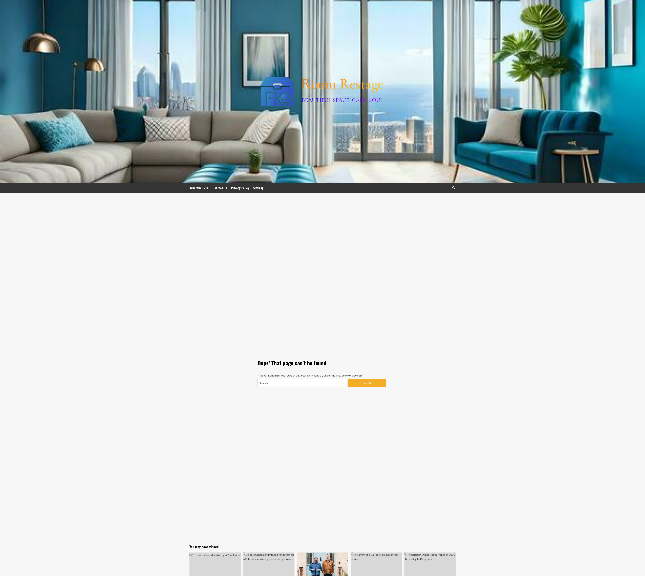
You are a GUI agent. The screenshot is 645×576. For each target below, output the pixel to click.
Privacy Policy (240, 188)
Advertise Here (198, 188)
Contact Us (220, 188)
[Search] (454, 187)
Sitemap (258, 188)
